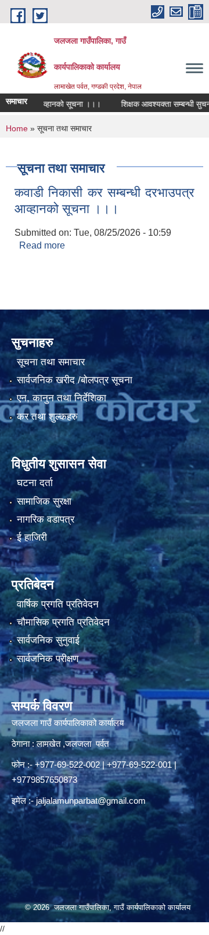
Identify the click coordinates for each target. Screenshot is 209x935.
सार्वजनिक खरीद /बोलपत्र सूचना (74, 380)
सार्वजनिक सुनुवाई (48, 640)
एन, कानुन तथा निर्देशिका (61, 398)
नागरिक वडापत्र (45, 519)
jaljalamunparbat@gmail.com (91, 800)
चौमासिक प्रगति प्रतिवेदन (63, 622)
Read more (42, 245)
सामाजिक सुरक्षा (44, 501)
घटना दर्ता (35, 482)
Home (17, 128)
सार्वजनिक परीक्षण (47, 658)
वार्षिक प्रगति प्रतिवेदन (58, 604)
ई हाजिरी (32, 537)
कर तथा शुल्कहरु (47, 416)
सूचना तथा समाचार (51, 362)
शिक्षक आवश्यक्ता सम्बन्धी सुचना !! (159, 104)
